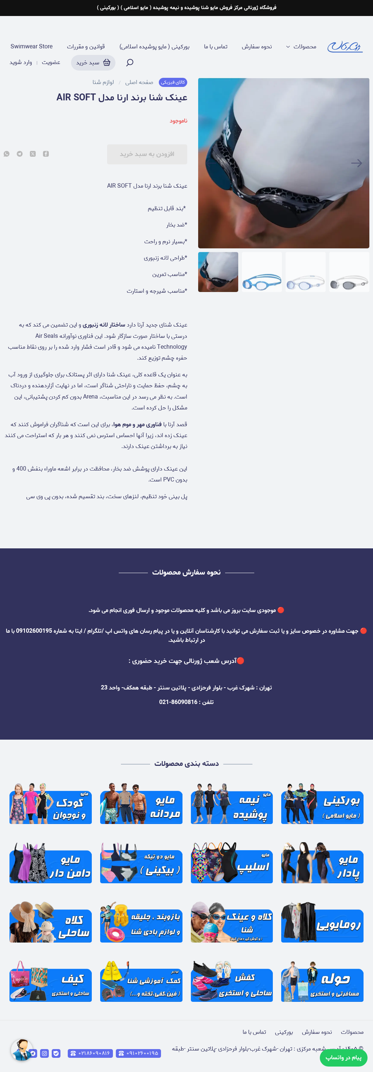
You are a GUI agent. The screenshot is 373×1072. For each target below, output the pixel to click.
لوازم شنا (103, 82)
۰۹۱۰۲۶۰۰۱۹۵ (142, 1053)
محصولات (305, 47)
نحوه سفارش (257, 47)
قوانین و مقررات (86, 47)
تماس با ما (215, 47)
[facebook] (46, 154)
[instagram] (44, 1053)
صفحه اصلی (139, 82)
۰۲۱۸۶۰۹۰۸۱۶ (94, 1053)
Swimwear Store (31, 47)
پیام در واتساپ (344, 1058)
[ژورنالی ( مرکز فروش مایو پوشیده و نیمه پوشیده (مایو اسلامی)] (345, 47)
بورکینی (284, 1032)
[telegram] (20, 154)
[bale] (56, 1053)
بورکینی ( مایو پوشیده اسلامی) (154, 47)
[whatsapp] (6, 154)
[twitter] (33, 154)
